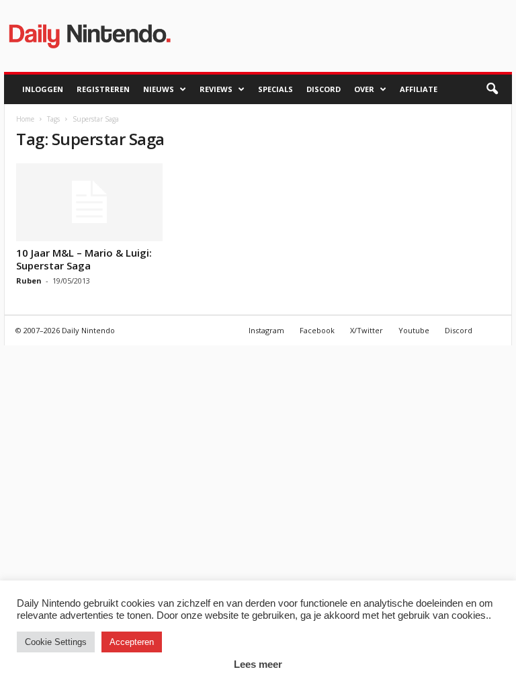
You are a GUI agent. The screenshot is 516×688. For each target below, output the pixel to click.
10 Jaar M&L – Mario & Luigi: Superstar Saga (84, 259)
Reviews (216, 89)
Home (25, 119)
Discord (323, 89)
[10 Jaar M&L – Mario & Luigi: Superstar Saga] (89, 202)
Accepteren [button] (132, 642)
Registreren (103, 89)
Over (364, 89)
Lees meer (258, 664)
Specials (275, 89)
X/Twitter (366, 330)
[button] (492, 89)
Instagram (266, 330)
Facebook (317, 330)
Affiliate (418, 89)
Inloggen (42, 89)
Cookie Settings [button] (56, 642)
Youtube (413, 330)
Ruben (29, 280)
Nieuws (158, 89)
